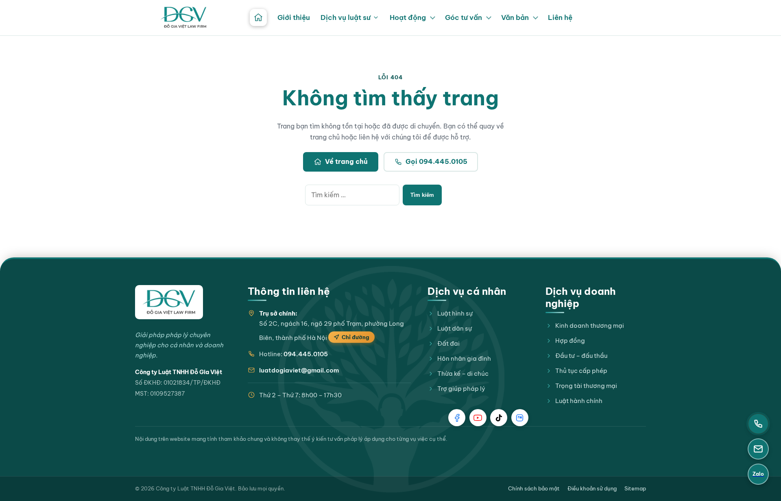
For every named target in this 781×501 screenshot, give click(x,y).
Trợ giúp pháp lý (461, 388)
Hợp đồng (570, 340)
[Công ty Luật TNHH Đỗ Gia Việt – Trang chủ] (183, 17)
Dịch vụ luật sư (346, 17)
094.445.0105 (306, 354)
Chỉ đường (355, 337)
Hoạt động (408, 17)
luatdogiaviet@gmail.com (299, 370)
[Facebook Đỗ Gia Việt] (456, 417)
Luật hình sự (455, 313)
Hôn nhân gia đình (464, 358)
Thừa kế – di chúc (463, 373)
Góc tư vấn (463, 17)
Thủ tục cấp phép (581, 371)
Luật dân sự (454, 328)
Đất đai (448, 343)
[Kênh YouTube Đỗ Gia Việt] (477, 417)
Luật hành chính (578, 401)
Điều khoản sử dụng (592, 488)
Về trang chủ (346, 161)
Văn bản (515, 17)
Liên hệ (560, 17)
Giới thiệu (293, 17)
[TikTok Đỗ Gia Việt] (498, 417)
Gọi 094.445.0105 (436, 161)
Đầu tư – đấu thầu (581, 355)
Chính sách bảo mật (534, 488)
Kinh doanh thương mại (589, 325)
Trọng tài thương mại (586, 386)
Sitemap (635, 488)
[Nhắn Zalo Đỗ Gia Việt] (519, 417)
